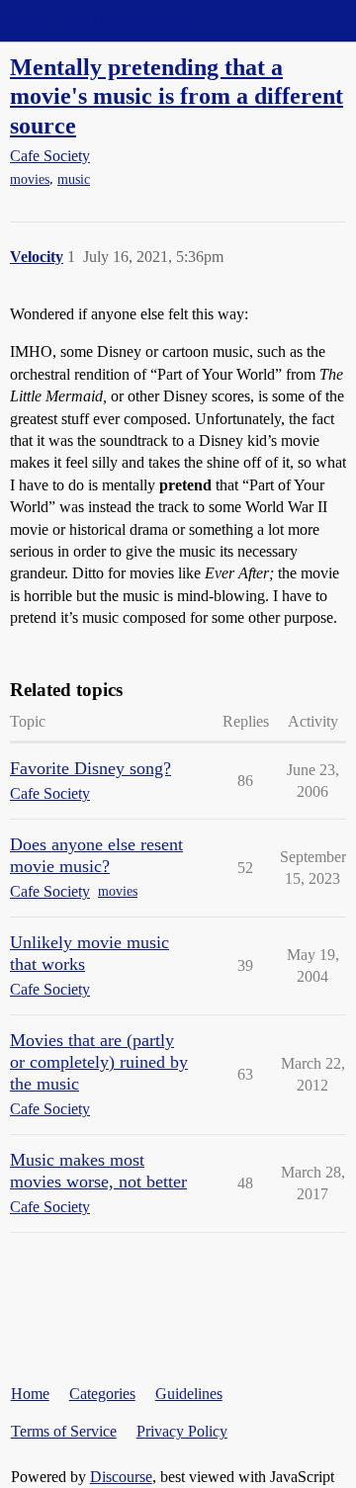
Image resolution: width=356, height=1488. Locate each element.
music (73, 179)
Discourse (121, 1476)
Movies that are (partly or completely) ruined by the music (99, 1062)
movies (29, 179)
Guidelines (188, 1393)
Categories (102, 1393)
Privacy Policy (181, 1431)
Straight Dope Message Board (104, 20)
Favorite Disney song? (90, 768)
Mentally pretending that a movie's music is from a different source (176, 95)
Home (30, 1393)
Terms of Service (64, 1431)
